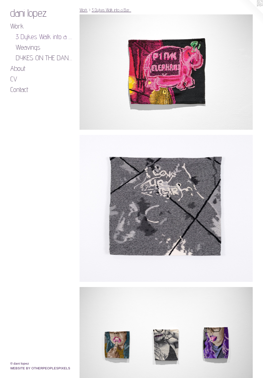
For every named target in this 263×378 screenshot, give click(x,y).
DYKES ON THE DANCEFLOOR (45, 57)
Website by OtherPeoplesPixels (40, 368)
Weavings (28, 47)
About (17, 68)
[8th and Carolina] (166, 208)
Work (17, 26)
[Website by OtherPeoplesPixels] (250, 13)
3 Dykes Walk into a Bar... (45, 36)
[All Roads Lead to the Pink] (166, 72)
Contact (19, 89)
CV (13, 79)
